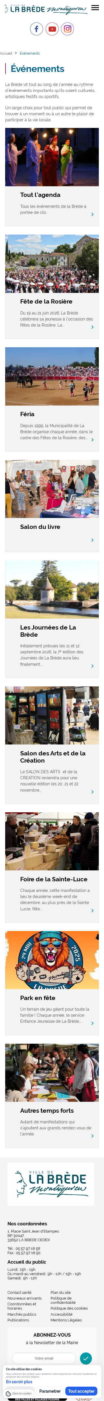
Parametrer (50, 1391)
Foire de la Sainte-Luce (54, 879)
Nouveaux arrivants (25, 1298)
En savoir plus (19, 1381)
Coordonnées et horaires (22, 1306)
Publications (18, 1320)
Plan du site (61, 1292)
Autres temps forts (47, 1110)
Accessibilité (62, 1314)
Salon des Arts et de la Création (53, 757)
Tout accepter (81, 1391)
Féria (27, 414)
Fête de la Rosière (46, 301)
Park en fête (37, 997)
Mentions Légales (66, 1320)
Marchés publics (22, 1314)
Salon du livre (40, 526)
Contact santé (19, 1292)
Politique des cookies (69, 1308)
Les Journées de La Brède (48, 631)
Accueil (6, 53)
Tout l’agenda (40, 194)
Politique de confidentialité (63, 1300)
